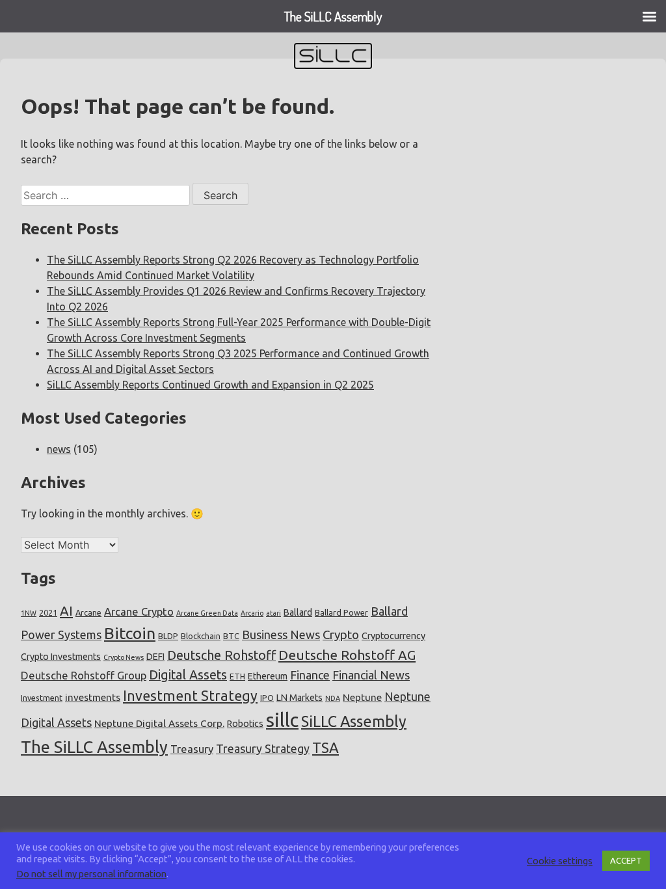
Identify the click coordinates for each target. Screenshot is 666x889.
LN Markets (299, 697)
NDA (332, 698)
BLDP (168, 635)
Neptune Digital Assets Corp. (159, 723)
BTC (231, 635)
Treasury (191, 749)
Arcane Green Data (207, 613)
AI (66, 610)
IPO (267, 697)
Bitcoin (129, 633)
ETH (237, 676)
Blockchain (200, 635)
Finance (310, 674)
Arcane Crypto (139, 611)
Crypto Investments (61, 656)
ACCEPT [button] (626, 860)
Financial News (371, 674)
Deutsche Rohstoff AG (347, 655)
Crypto (341, 634)
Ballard (298, 612)
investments (92, 697)
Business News (281, 634)
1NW (28, 613)
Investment (41, 697)
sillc (282, 720)
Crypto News (123, 657)
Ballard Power (341, 612)
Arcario (252, 613)
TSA (325, 747)
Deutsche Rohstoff (221, 655)
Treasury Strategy (263, 748)
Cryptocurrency (393, 636)
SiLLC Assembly (353, 721)
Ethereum (267, 676)
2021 (48, 612)
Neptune (362, 697)
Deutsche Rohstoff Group (83, 675)
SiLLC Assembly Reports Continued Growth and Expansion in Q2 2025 (210, 384)
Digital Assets (188, 675)
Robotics (245, 723)
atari (273, 613)
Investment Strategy (190, 696)
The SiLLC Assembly (94, 746)
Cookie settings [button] (560, 860)
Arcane (88, 612)
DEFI (155, 656)
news (59, 449)
